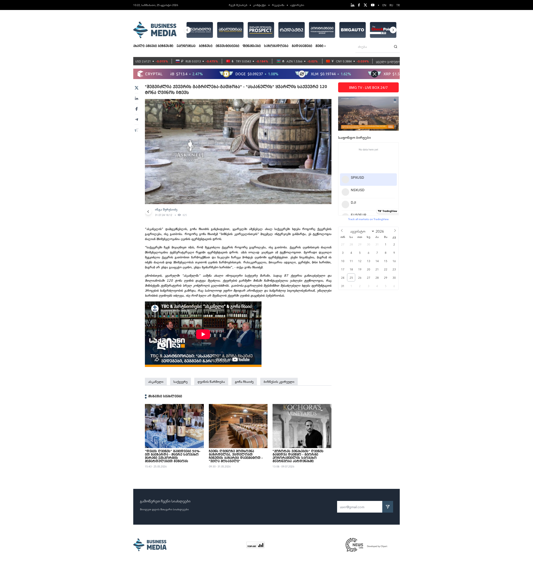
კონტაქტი (259, 5)
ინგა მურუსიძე (166, 209)
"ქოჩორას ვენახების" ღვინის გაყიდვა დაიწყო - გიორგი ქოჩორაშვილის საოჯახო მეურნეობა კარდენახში (298, 456)
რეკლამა (278, 5)
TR (398, 5)
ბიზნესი (205, 46)
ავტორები (297, 5)
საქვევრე (180, 381)
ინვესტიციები (227, 46)
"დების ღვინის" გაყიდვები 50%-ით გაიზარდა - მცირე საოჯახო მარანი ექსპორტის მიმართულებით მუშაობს (172, 456)
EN (384, 5)
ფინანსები (252, 46)
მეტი (319, 46)
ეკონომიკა (186, 46)
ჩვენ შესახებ (238, 5)
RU (391, 5)
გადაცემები (302, 46)
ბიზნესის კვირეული (279, 381)
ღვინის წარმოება (211, 381)
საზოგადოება (276, 46)
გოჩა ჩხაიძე (244, 381)
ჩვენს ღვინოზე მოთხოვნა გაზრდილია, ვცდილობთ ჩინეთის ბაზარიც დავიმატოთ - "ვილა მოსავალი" (236, 456)
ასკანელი (155, 381)
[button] (187, 30)
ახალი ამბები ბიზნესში (153, 46)
